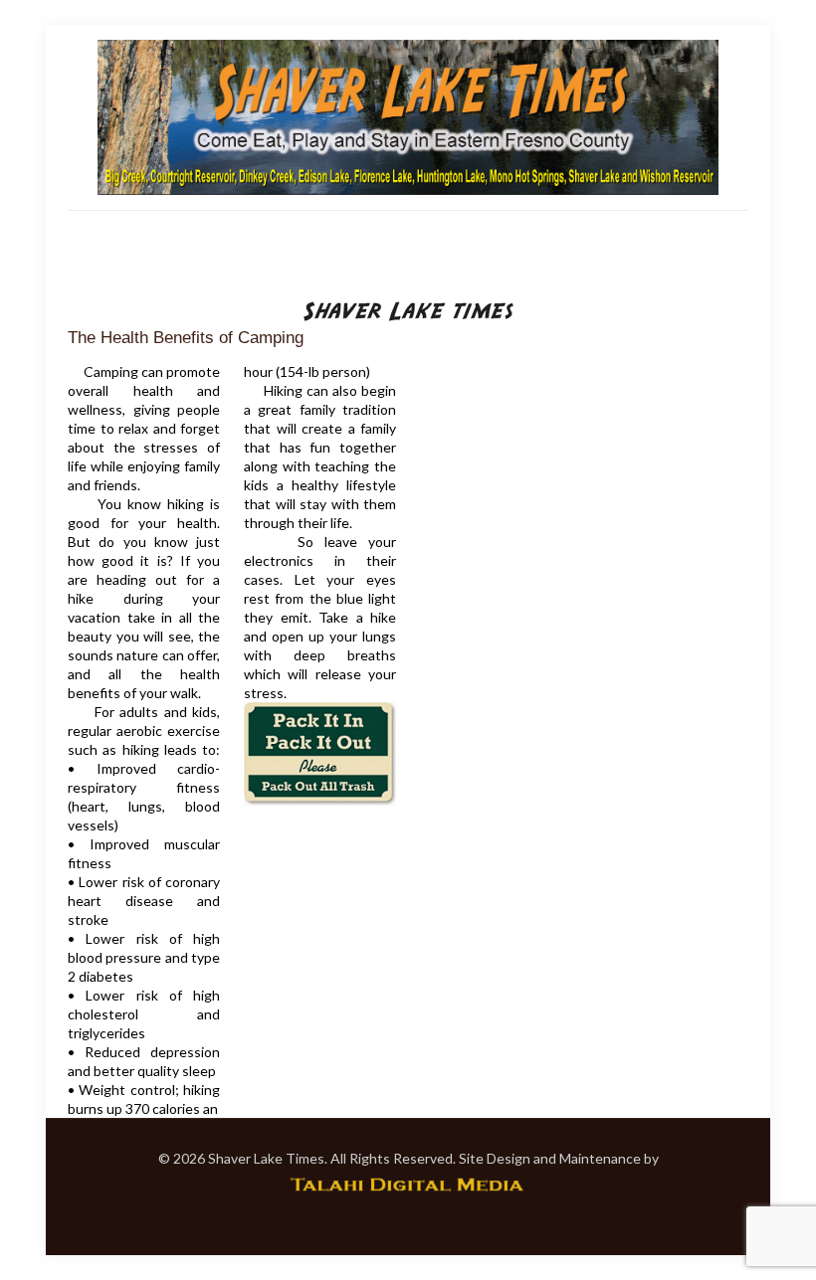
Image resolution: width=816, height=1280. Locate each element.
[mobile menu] (85, 239)
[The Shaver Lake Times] (408, 117)
